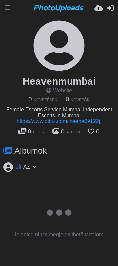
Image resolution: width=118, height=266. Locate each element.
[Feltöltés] (98, 8)
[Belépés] (110, 8)
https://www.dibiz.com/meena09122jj (59, 121)
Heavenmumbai (59, 81)
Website (62, 90)
